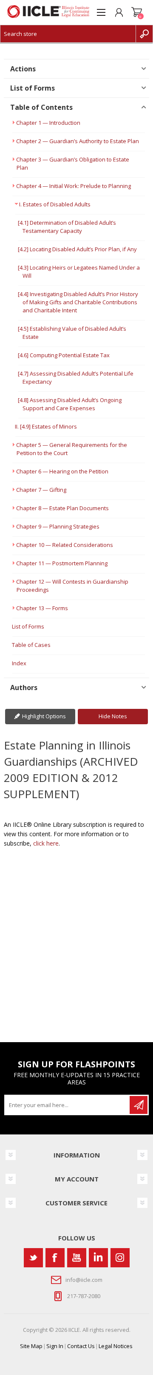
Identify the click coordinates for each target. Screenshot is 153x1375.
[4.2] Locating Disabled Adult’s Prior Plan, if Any (77, 249)
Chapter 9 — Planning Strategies (57, 526)
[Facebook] (55, 1257)
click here (46, 843)
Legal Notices (116, 1346)
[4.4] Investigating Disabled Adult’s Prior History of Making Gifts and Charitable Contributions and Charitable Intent (78, 302)
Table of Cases (31, 645)
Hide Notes (113, 716)
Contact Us (81, 1346)
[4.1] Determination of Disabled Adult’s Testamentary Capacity (67, 227)
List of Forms (28, 626)
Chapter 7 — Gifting (41, 490)
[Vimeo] (98, 1257)
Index (19, 663)
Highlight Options (44, 716)
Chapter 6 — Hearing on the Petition (62, 471)
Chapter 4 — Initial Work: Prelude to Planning (73, 186)
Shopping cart (137, 12)
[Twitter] (33, 1257)
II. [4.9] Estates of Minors (46, 426)
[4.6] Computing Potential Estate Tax (64, 355)
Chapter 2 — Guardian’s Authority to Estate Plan (77, 141)
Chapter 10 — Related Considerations (64, 545)
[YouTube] (76, 1257)
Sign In (54, 1346)
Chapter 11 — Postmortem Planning (62, 563)
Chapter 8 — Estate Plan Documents (62, 508)
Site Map (31, 1346)
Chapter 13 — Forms (42, 608)
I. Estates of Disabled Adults (55, 204)
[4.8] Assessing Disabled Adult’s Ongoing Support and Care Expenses (70, 404)
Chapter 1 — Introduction (48, 122)
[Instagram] (120, 1257)
